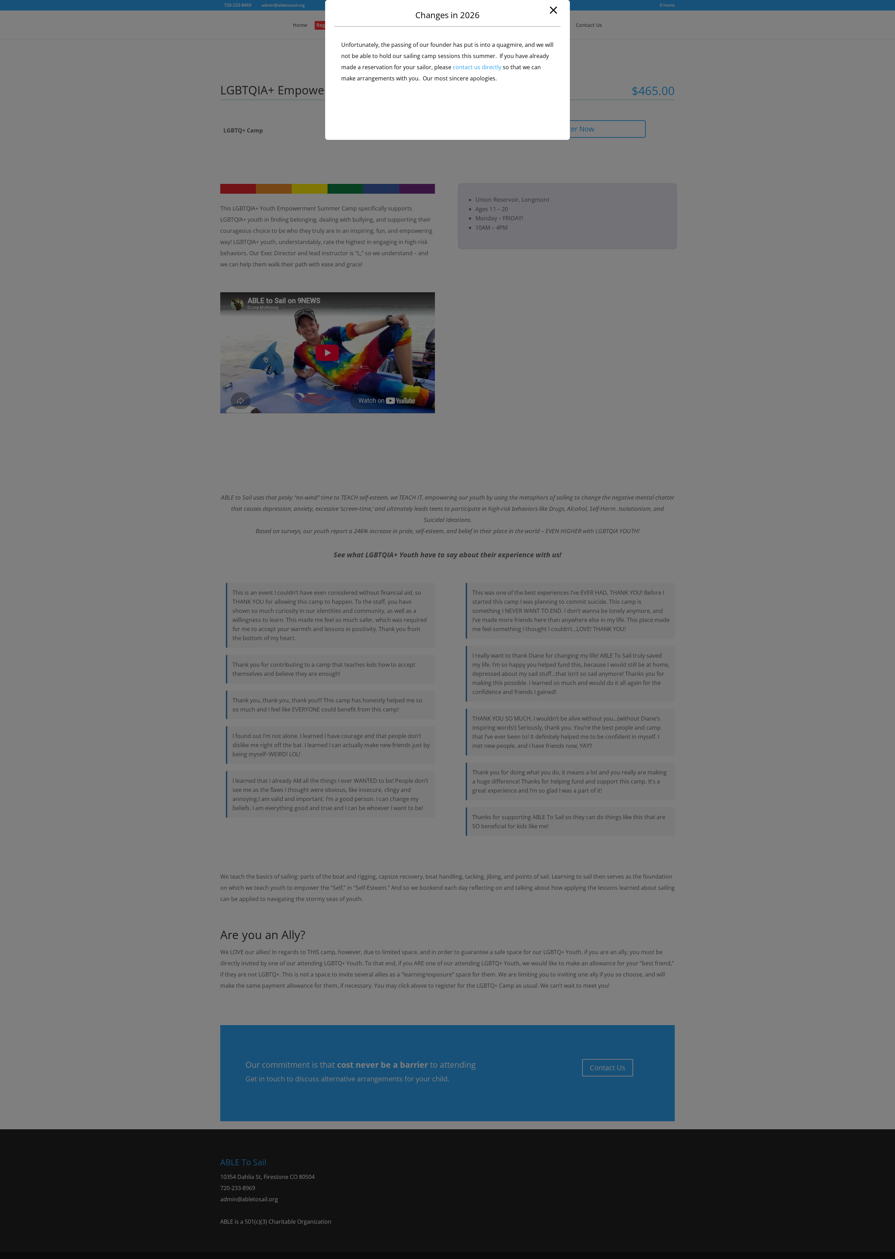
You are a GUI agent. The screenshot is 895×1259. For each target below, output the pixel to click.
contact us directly (477, 67)
